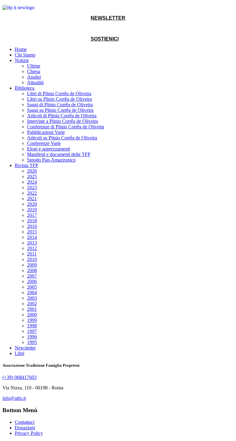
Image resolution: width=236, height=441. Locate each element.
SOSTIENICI (105, 38)
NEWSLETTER (108, 18)
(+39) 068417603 (19, 377)
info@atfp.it (14, 398)
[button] (22, 60)
